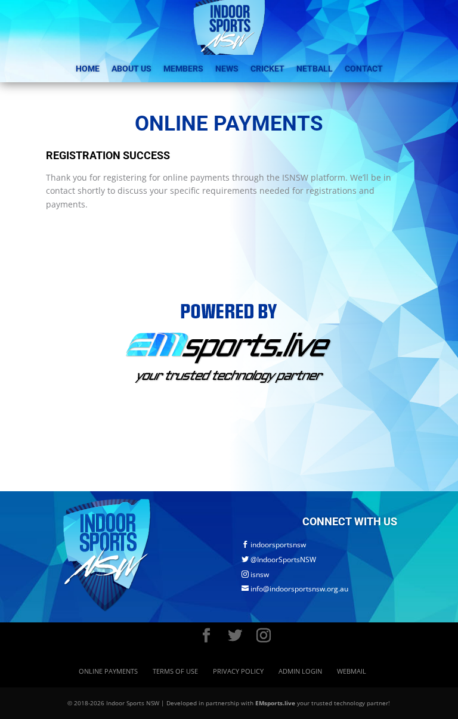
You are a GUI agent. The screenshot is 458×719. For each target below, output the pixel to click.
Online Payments (108, 671)
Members (183, 68)
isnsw (255, 574)
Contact (364, 68)
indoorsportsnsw (274, 545)
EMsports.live (275, 703)
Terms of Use (175, 671)
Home (88, 68)
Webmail (351, 671)
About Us (131, 68)
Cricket (267, 68)
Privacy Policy (238, 671)
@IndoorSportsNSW (279, 559)
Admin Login (300, 671)
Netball (314, 68)
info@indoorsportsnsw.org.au (295, 589)
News (227, 68)
